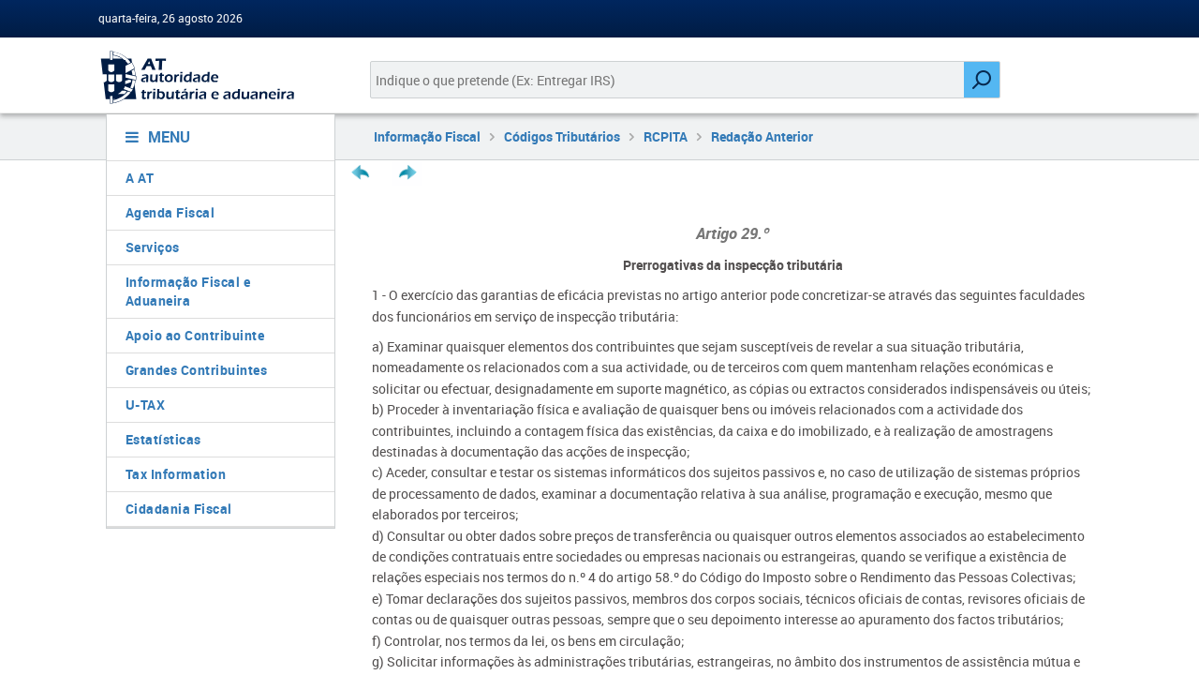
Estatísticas (163, 439)
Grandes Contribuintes (197, 370)
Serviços (153, 247)
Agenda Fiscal (170, 212)
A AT (140, 178)
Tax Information (176, 474)
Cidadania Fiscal (179, 509)
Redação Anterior (762, 136)
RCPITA (666, 136)
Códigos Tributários (562, 136)
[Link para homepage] (213, 77)
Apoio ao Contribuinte (195, 335)
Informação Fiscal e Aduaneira (188, 291)
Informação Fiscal (427, 136)
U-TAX (146, 404)
